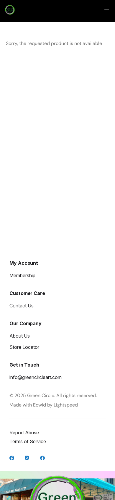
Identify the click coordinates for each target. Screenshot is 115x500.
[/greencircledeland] (43, 459)
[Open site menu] (106, 10)
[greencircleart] (28, 459)
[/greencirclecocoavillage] (12, 459)
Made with (43, 405)
